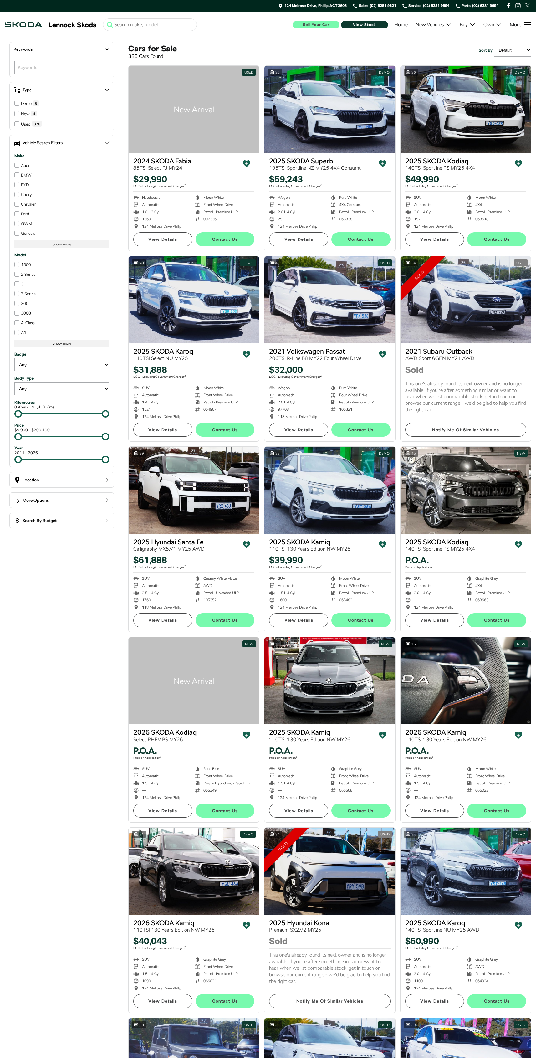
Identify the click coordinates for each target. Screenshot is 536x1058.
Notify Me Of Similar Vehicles (465, 429)
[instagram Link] (518, 6)
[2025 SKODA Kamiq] (329, 490)
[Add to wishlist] (246, 163)
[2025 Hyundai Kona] (329, 871)
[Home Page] (23, 24)
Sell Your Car (316, 25)
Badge (20, 354)
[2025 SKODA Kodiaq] (466, 109)
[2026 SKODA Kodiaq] (194, 680)
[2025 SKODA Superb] (329, 109)
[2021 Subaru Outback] (466, 299)
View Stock (364, 25)
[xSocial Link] (527, 6)
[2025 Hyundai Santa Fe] (194, 490)
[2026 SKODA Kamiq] (466, 680)
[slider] (18, 414)
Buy (464, 25)
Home (401, 25)
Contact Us (225, 239)
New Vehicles (430, 25)
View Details (162, 239)
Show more (62, 244)
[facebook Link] (509, 6)
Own (488, 25)
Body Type (24, 378)
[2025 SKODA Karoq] (194, 299)
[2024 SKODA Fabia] (194, 109)
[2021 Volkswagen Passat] (329, 299)
